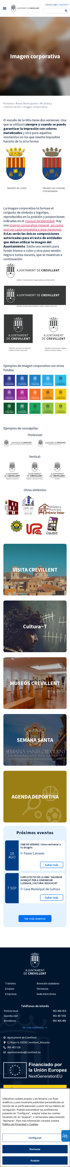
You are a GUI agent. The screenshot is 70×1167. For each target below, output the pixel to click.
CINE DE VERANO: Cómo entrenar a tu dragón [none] (40, 846)
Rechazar (34, 1149)
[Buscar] (66, 10)
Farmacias (42, 988)
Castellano (51, 5)
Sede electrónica (46, 994)
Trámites (10, 983)
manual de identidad (39, 221)
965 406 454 (59, 1011)
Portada (8, 103)
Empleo (9, 988)
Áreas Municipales (27, 103)
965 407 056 (59, 1015)
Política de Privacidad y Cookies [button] (20, 1124)
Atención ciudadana (48, 983)
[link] (25, 8)
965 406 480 (59, 1020)
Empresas (11, 994)
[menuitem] (19, 983)
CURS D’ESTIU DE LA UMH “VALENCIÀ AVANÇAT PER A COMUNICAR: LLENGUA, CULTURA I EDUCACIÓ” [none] (41, 880)
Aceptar (35, 1160)
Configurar (35, 1137)
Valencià (63, 5)
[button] (4, 8)
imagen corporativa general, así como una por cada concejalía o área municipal (33, 227)
